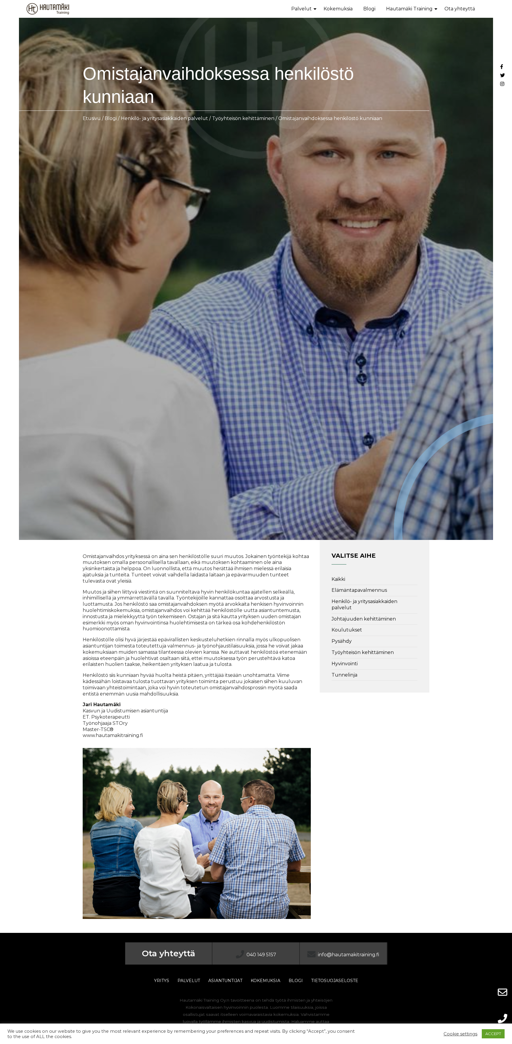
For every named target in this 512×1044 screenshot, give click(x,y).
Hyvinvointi (345, 663)
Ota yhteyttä (459, 9)
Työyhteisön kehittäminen (243, 118)
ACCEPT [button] (493, 1033)
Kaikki (338, 579)
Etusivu (92, 118)
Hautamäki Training (409, 9)
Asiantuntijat (225, 980)
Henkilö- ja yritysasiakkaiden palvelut (164, 118)
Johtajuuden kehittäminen (364, 619)
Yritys (161, 980)
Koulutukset (347, 630)
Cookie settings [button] (460, 1034)
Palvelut (301, 9)
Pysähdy (342, 641)
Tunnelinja (344, 675)
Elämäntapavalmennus (359, 590)
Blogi (369, 9)
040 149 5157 (261, 954)
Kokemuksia (338, 9)
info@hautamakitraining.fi (348, 954)
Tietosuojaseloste (334, 980)
